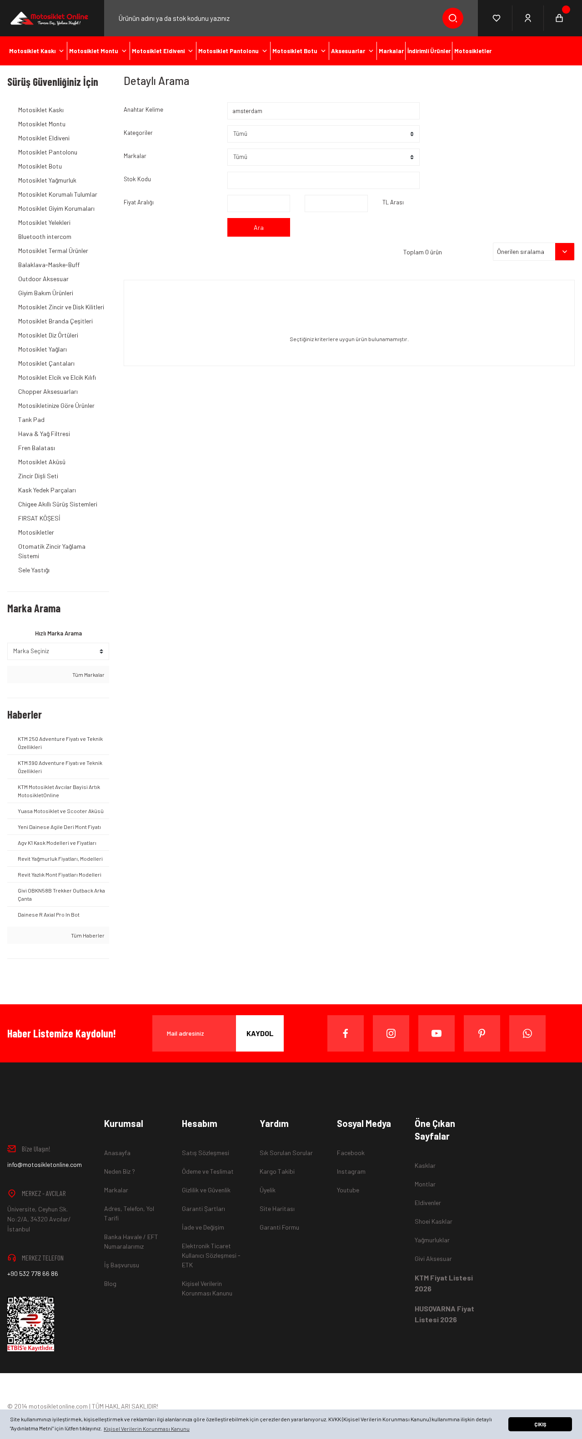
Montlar (425, 1184)
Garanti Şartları (203, 1208)
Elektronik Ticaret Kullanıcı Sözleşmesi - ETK (211, 1255)
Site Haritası (277, 1208)
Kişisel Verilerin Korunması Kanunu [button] (147, 1428)
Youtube (348, 1190)
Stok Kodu (137, 179)
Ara (259, 227)
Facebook (351, 1152)
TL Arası (393, 202)
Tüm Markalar (88, 674)
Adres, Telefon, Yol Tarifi (129, 1213)
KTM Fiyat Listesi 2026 (444, 1283)
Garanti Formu (279, 1227)
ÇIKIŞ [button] (540, 1424)
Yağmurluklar (432, 1240)
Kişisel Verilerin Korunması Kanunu (207, 1288)
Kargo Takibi (277, 1171)
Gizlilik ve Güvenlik (206, 1190)
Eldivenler (428, 1202)
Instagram (351, 1171)
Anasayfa (117, 1152)
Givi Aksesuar (433, 1258)
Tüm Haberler (87, 935)
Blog (110, 1283)
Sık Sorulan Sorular (286, 1152)
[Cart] (559, 18)
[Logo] (48, 18)
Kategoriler (138, 132)
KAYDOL (260, 1033)
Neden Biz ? (119, 1171)
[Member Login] (528, 18)
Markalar (135, 155)
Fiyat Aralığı (139, 202)
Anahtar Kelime (143, 109)
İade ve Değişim (203, 1227)
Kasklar (425, 1165)
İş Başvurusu (121, 1265)
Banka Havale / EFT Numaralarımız (131, 1241)
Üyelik (268, 1190)
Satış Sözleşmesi (205, 1152)
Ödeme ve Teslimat (208, 1171)
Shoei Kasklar (433, 1221)
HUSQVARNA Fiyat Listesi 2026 (444, 1314)
